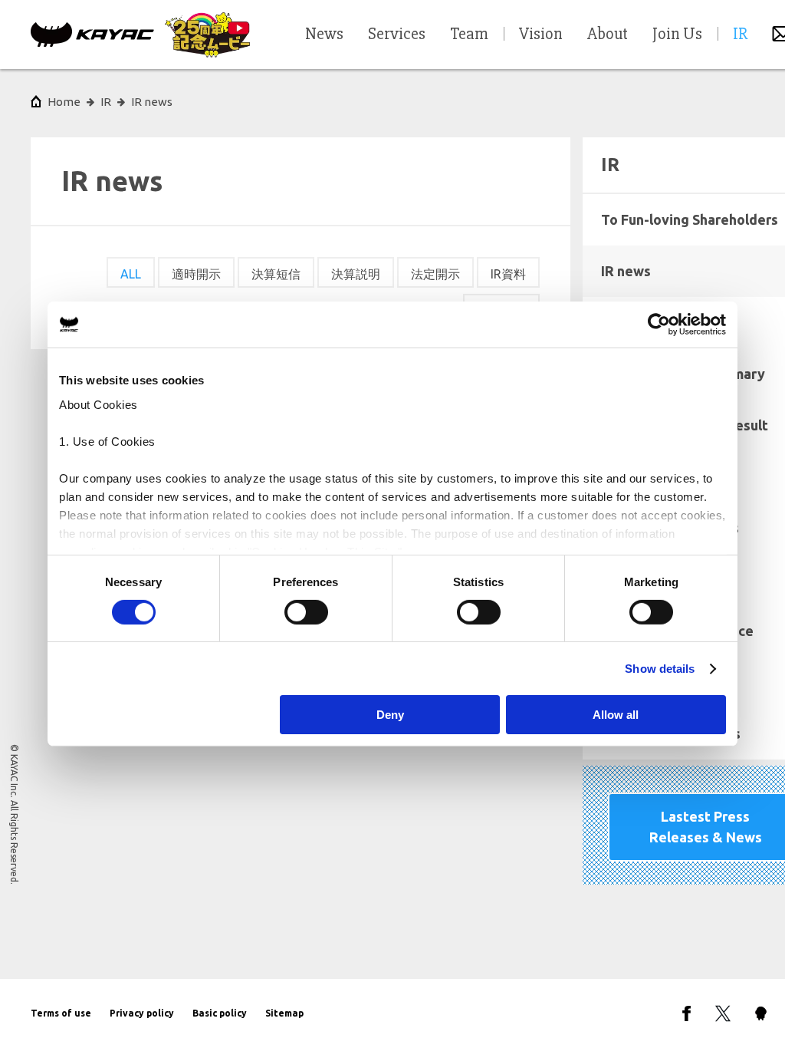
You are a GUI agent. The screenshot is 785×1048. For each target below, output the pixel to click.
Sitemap (284, 1013)
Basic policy (219, 1013)
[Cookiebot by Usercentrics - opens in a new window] (659, 324)
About (607, 34)
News (324, 34)
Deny (390, 714)
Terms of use (61, 1013)
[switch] (306, 612)
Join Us (677, 34)
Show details (660, 668)
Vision (541, 34)
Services (396, 34)
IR (105, 101)
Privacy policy (142, 1013)
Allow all (616, 714)
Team (469, 34)
